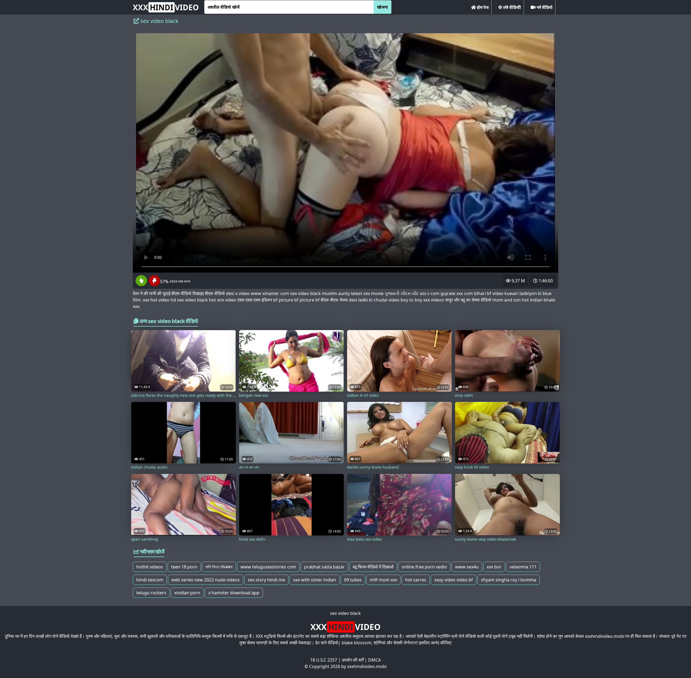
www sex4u (467, 567)
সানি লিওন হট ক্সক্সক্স (218, 567)
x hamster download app (233, 593)
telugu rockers (151, 593)
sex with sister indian (314, 580)
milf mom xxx (383, 580)
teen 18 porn (184, 567)
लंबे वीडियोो (511, 7)
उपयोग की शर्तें (353, 660)
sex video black (345, 613)
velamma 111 (523, 567)
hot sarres (415, 580)
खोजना (382, 7)
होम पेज (482, 7)
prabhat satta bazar (324, 567)
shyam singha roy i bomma (508, 580)
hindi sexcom (149, 580)
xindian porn (187, 593)
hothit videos (149, 567)
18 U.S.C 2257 (323, 660)
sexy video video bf (453, 580)
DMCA (374, 660)
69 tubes (353, 580)
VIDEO (166, 7)
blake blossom (356, 643)
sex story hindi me (266, 580)
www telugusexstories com (268, 567)
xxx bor (494, 567)
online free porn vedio (424, 567)
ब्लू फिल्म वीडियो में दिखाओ (373, 567)
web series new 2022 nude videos (205, 580)
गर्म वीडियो (544, 7)
